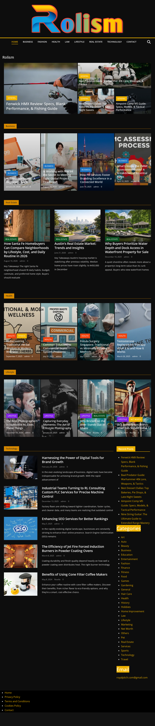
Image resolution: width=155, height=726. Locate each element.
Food (124, 576)
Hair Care (126, 594)
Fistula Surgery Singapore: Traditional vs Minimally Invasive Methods (94, 346)
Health (56, 41)
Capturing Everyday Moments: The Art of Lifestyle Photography (57, 424)
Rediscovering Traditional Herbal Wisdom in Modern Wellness (18, 346)
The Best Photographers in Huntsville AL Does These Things (22, 424)
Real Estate (95, 41)
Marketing (127, 624)
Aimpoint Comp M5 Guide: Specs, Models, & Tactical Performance (131, 107)
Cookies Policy (13, 705)
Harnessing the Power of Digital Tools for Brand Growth (73, 460)
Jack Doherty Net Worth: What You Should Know (132, 426)
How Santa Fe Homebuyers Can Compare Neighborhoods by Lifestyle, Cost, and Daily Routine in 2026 (26, 249)
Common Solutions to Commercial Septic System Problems (57, 348)
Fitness (21, 336)
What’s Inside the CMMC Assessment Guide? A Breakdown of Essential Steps (132, 171)
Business (28, 41)
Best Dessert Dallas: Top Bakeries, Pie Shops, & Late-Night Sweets (95, 107)
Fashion (42, 41)
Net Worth (136, 419)
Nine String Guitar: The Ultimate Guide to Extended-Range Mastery (135, 519)
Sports (125, 650)
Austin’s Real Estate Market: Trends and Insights (75, 245)
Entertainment (129, 559)
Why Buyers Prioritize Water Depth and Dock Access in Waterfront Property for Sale (126, 247)
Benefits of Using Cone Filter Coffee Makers (74, 574)
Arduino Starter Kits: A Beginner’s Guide (20, 180)
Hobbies (126, 607)
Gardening (127, 585)
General (12, 98)
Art (123, 537)
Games (125, 581)
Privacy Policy (12, 697)
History (125, 602)
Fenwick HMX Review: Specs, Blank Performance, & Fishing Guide (36, 106)
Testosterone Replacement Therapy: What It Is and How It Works (131, 346)
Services (125, 646)
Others (125, 633)
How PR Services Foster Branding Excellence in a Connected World (96, 178)
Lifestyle (79, 41)
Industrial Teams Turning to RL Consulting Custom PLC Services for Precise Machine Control (73, 492)
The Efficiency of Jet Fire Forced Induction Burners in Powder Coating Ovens (73, 548)
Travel (124, 659)
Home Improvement (132, 611)
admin (25, 186)
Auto (124, 541)
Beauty (125, 546)
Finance (125, 567)
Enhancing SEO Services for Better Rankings (75, 519)
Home (15, 41)
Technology (114, 41)
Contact (131, 41)
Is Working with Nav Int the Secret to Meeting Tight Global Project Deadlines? (58, 176)
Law (67, 41)
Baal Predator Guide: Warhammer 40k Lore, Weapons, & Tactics (111, 82)
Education (127, 554)
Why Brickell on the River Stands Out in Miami (92, 424)
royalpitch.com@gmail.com (132, 677)
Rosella (96, 432)
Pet (123, 637)
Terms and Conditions (17, 701)
